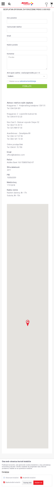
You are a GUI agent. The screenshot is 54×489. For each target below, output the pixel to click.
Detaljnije (5, 472)
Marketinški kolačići (13, 482)
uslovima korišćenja (28, 81)
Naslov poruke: (12, 45)
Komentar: (10, 54)
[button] (8, 4)
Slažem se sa (14, 81)
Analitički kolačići (29, 478)
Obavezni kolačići (12, 478)
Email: (9, 36)
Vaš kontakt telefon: (14, 27)
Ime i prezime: (12, 18)
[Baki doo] (27, 5)
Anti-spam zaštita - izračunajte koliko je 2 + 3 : (24, 73)
